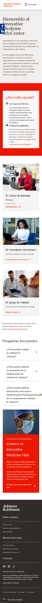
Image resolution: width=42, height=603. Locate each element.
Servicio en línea (15, 599)
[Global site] (21, 508)
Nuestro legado (8, 532)
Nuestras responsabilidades (11, 528)
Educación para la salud (10, 549)
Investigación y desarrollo (11, 552)
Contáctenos (30, 592)
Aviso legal (21, 592)
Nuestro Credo (7, 524)
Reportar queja (12, 312)
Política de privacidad (9, 592)
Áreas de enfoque (8, 545)
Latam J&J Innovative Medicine (20, 144)
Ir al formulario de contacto (17, 259)
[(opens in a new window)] (4, 566)
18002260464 (12, 207)
